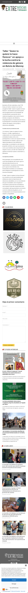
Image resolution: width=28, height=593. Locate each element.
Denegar (14, 583)
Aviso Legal (23, 591)
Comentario (6, 325)
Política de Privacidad (15, 591)
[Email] (4, 203)
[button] (26, 565)
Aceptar (14, 580)
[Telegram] (21, 197)
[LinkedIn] (11, 197)
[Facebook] (4, 197)
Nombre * (5, 306)
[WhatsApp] (14, 197)
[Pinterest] (18, 197)
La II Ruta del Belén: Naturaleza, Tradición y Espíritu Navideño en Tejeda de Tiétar (14, 403)
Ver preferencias (14, 587)
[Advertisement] (14, 27)
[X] (7, 197)
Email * (4, 312)
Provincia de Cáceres (20, 69)
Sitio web (5, 318)
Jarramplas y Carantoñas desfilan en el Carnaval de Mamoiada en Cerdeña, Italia (14, 432)
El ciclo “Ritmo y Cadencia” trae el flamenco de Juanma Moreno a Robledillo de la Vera (12, 373)
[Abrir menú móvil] (14, 43)
